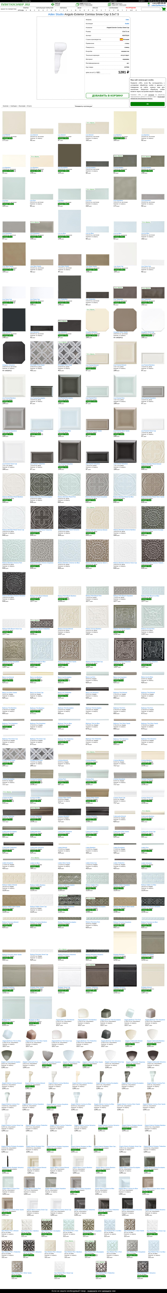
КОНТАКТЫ (56, 1)
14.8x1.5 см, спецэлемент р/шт (155, 1128)
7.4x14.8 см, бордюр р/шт (8, 763)
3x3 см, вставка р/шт (9, 1233)
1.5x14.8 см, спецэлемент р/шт (12, 1149)
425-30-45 (159, 3)
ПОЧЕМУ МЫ (26, 1)
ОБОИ (79, 8)
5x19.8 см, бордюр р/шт (64, 763)
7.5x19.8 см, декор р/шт (39, 598)
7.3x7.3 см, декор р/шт (119, 367)
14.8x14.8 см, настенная (120, 334)
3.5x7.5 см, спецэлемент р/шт (82, 1085)
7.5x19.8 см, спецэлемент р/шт (35, 1085)
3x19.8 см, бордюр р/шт (8, 679)
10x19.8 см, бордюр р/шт (9, 887)
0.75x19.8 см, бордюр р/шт (148, 695)
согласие (151, 95)
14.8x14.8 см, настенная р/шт (9, 137)
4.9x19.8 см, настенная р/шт (37, 137)
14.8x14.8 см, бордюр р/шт (119, 957)
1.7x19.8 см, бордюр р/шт (64, 850)
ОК (148, 104)
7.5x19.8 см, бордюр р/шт (91, 763)
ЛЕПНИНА (63, 8)
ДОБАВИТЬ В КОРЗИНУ (107, 95)
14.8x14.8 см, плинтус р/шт (147, 990)
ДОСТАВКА (113, 1)
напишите (106, 1291)
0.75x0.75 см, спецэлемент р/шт (65, 1022)
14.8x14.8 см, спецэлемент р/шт (132, 1128)
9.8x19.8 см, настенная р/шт (92, 137)
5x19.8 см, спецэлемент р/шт (12, 1085)
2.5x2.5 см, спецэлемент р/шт (133, 1043)
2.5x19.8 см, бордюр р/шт (38, 924)
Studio (127, 23)
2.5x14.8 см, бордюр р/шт (119, 819)
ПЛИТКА (26, 8)
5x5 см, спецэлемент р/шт (36, 1170)
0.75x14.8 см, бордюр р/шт (120, 695)
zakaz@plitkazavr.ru (159, 5)
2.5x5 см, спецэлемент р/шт (59, 1085)
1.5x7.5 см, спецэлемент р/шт (128, 1107)
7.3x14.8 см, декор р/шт (92, 367)
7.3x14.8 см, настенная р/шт (64, 137)
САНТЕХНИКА (113, 8)
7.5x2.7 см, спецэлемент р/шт (57, 1107)
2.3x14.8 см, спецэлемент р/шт (35, 1149)
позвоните (92, 1291)
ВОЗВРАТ (142, 1)
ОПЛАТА (85, 1)
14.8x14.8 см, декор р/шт (37, 367)
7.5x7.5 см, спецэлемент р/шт (59, 1170)
